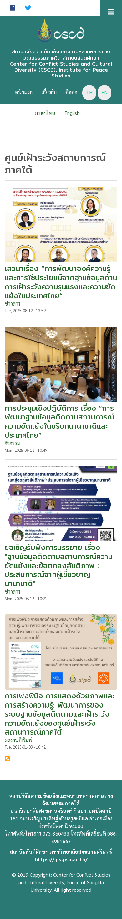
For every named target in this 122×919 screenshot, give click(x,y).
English (72, 113)
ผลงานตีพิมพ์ (18, 740)
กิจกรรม (12, 443)
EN (104, 92)
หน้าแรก (24, 92)
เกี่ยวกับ (49, 92)
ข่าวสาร (13, 303)
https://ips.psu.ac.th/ (61, 859)
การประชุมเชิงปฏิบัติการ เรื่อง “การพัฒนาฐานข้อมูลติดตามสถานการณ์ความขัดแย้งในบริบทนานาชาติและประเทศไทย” (59, 421)
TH (89, 92)
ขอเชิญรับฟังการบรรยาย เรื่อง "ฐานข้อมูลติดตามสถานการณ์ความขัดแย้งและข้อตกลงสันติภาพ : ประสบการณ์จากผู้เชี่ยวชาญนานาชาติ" (59, 565)
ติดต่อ (71, 92)
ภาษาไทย (45, 113)
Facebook (12, 8)
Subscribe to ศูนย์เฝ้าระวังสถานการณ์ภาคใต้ (7, 758)
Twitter (28, 8)
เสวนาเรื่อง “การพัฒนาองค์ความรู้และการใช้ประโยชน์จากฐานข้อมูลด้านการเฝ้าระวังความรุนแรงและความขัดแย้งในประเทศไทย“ (61, 282)
